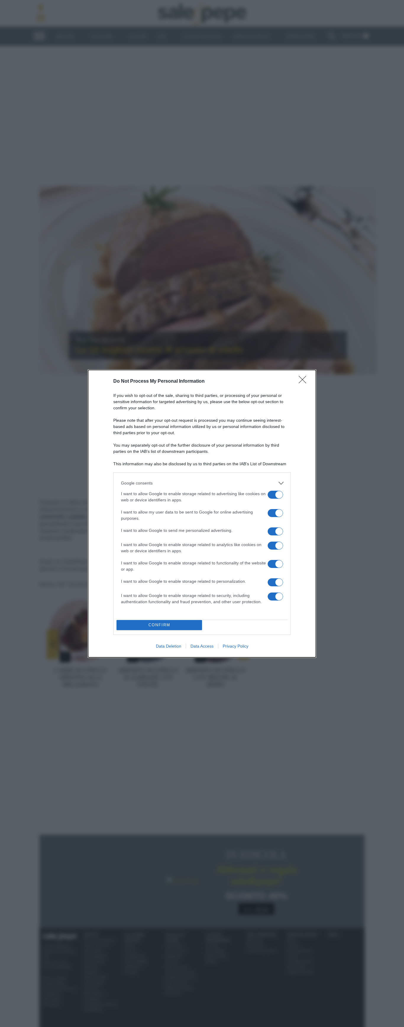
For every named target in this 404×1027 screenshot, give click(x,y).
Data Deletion (168, 646)
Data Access (202, 646)
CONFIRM (159, 625)
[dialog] (202, 513)
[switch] (275, 495)
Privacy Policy (235, 646)
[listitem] (202, 483)
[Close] (304, 381)
